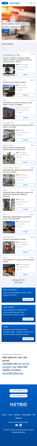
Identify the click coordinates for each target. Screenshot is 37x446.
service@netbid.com (12, 373)
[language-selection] (31, 3)
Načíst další (19, 282)
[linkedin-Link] (20, 425)
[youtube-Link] (16, 425)
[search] (29, 3)
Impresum (17, 415)
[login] (34, 3)
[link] (9, 70)
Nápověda (18, 418)
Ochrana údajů (26, 415)
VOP (33, 415)
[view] (4, 49)
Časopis (4, 415)
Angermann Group (18, 432)
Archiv (10, 415)
